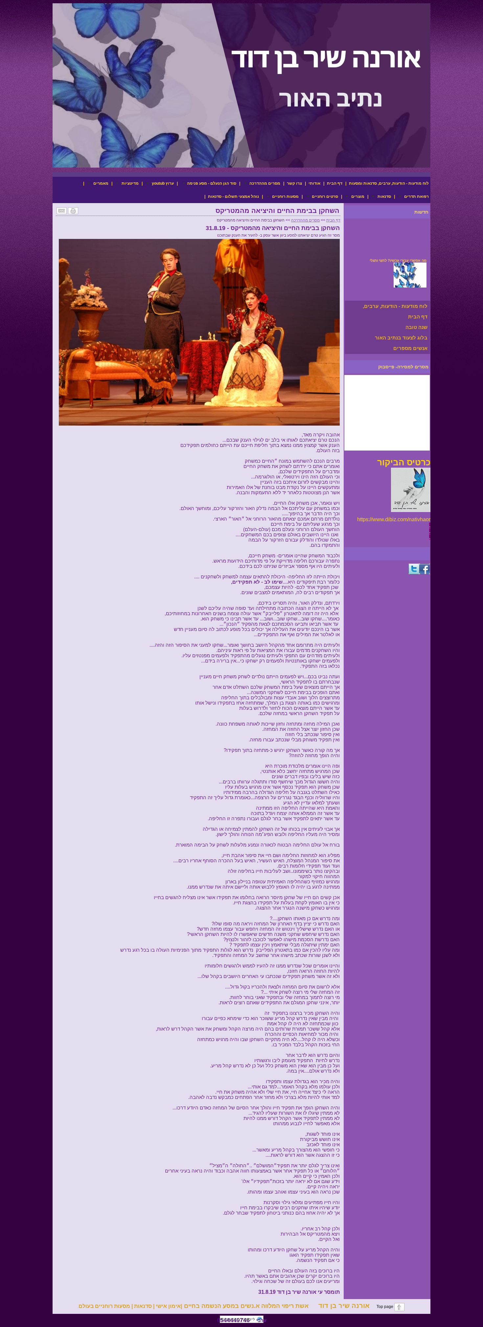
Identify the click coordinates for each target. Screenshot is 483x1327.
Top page (381, 1306)
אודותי (314, 183)
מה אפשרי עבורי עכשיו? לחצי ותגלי (398, 255)
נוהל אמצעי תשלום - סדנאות (233, 196)
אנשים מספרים (410, 348)
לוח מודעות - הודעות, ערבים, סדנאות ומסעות (389, 183)
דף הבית (334, 183)
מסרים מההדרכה (305, 220)
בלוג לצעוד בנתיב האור (401, 337)
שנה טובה (416, 327)
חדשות (421, 212)
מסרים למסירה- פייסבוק (403, 366)
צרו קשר (294, 183)
